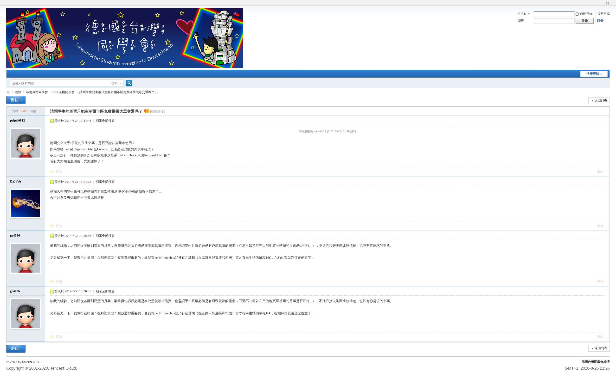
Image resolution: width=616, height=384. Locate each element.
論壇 (18, 92)
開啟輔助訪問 (603, 3)
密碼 (521, 20)
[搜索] (128, 83)
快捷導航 (593, 73)
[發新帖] (16, 100)
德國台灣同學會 (8, 92)
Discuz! (27, 362)
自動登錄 (586, 14)
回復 (59, 172)
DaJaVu (15, 181)
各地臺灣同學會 (37, 92)
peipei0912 (17, 120)
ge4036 (15, 235)
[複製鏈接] (157, 111)
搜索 (114, 83)
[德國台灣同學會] (124, 66)
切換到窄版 (607, 3)
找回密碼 (603, 14)
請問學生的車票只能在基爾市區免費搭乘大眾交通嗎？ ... (118, 92)
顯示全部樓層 (105, 120)
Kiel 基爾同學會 (64, 92)
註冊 (600, 20)
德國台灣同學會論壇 (596, 362)
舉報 (600, 172)
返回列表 (601, 100)
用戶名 (522, 14)
